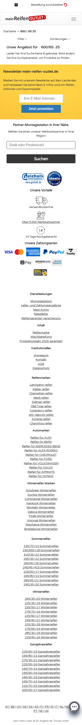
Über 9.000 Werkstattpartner (41, 222)
